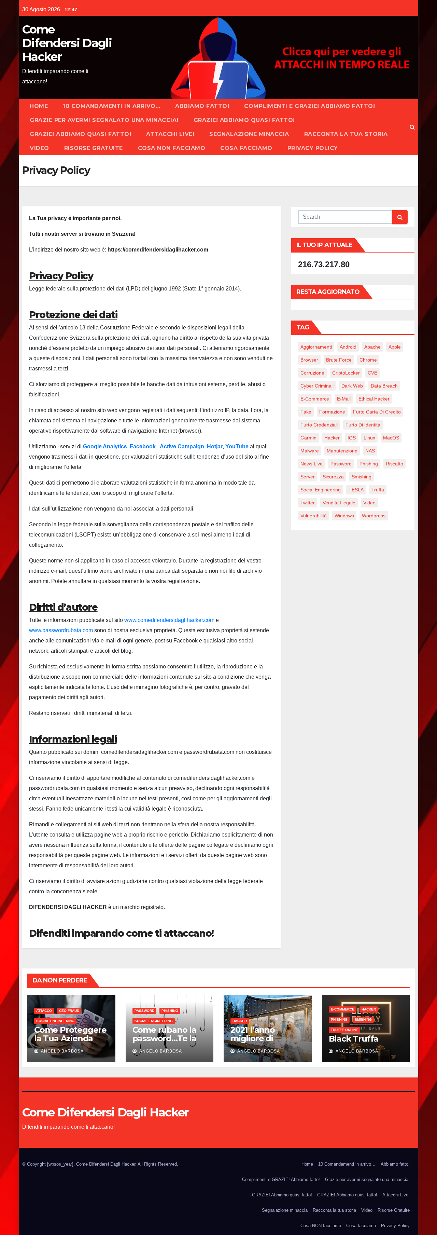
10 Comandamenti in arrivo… (111, 106)
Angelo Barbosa (62, 1051)
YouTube (237, 446)
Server (307, 476)
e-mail (344, 399)
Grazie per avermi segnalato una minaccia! (104, 120)
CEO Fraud (69, 1011)
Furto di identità (363, 425)
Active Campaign (182, 446)
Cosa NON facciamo (172, 148)
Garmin (308, 437)
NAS (370, 450)
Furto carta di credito (377, 412)
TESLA (356, 489)
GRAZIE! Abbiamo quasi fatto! (244, 120)
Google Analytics (105, 446)
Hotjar (215, 446)
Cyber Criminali (317, 386)
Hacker (332, 437)
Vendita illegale (339, 502)
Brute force (339, 360)
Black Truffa (354, 1039)
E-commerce (342, 1009)
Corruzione (312, 373)
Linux (369, 437)
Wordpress (373, 515)
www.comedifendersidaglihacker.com (169, 620)
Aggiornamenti (316, 347)
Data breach (384, 386)
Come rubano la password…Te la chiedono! (164, 1038)
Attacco (44, 1011)
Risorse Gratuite (93, 148)
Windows (344, 515)
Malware (309, 450)
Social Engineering (320, 489)
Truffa (377, 489)
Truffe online (344, 1030)
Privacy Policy (312, 148)
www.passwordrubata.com (61, 630)
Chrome (368, 360)
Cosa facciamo (246, 148)
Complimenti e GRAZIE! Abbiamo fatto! (309, 106)
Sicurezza (333, 476)
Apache (372, 347)
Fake (305, 412)
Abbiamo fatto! (202, 106)
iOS (352, 437)
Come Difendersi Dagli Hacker (67, 43)
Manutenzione (342, 450)
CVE (372, 373)
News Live (311, 463)
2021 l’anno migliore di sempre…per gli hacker (261, 1042)
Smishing (361, 476)
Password (341, 463)
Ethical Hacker (374, 399)
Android (348, 347)
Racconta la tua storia (346, 134)
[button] (412, 127)
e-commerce (314, 399)
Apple (395, 347)
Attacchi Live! (170, 134)
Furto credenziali (319, 425)
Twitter (307, 502)
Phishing (369, 463)
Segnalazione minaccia (249, 134)
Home (39, 106)
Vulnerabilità (313, 515)
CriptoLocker (346, 373)
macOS (391, 437)
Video (39, 148)
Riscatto (394, 463)
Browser (309, 360)
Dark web (352, 386)
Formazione (332, 412)
